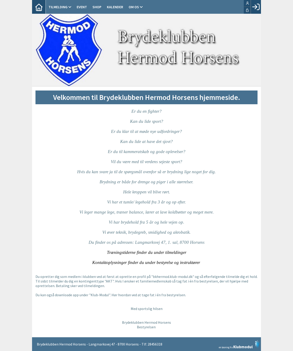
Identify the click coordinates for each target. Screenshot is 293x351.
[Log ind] (256, 7)
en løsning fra (236, 346)
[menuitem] (39, 7)
